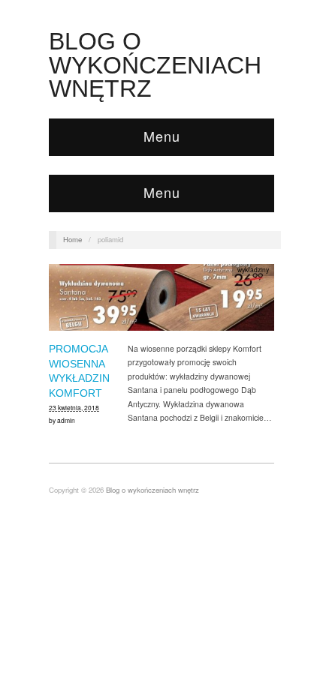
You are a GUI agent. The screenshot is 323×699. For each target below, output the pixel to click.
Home (72, 239)
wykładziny (253, 269)
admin (66, 420)
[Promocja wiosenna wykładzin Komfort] (161, 302)
